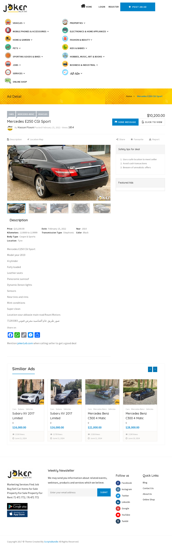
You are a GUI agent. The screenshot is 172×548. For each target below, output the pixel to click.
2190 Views (95, 434)
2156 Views (57, 434)
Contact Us (148, 488)
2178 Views (20, 434)
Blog (145, 482)
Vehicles (42, 114)
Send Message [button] (127, 122)
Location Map (36, 139)
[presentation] (150, 369)
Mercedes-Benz (26, 114)
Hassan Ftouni (26, 127)
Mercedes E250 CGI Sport (149, 96)
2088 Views (133, 434)
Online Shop (149, 499)
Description (16, 139)
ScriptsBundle (51, 541)
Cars (11, 114)
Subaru (21, 409)
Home (88, 6)
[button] (95, 6)
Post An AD (139, 6)
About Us (147, 493)
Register (114, 6)
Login (102, 6)
